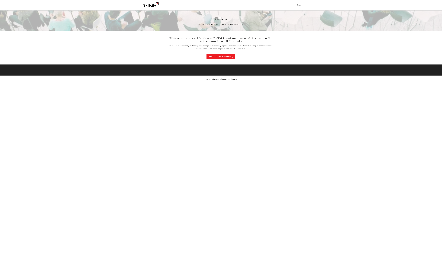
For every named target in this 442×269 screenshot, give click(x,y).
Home (299, 5)
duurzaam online (218, 79)
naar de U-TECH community (221, 56)
